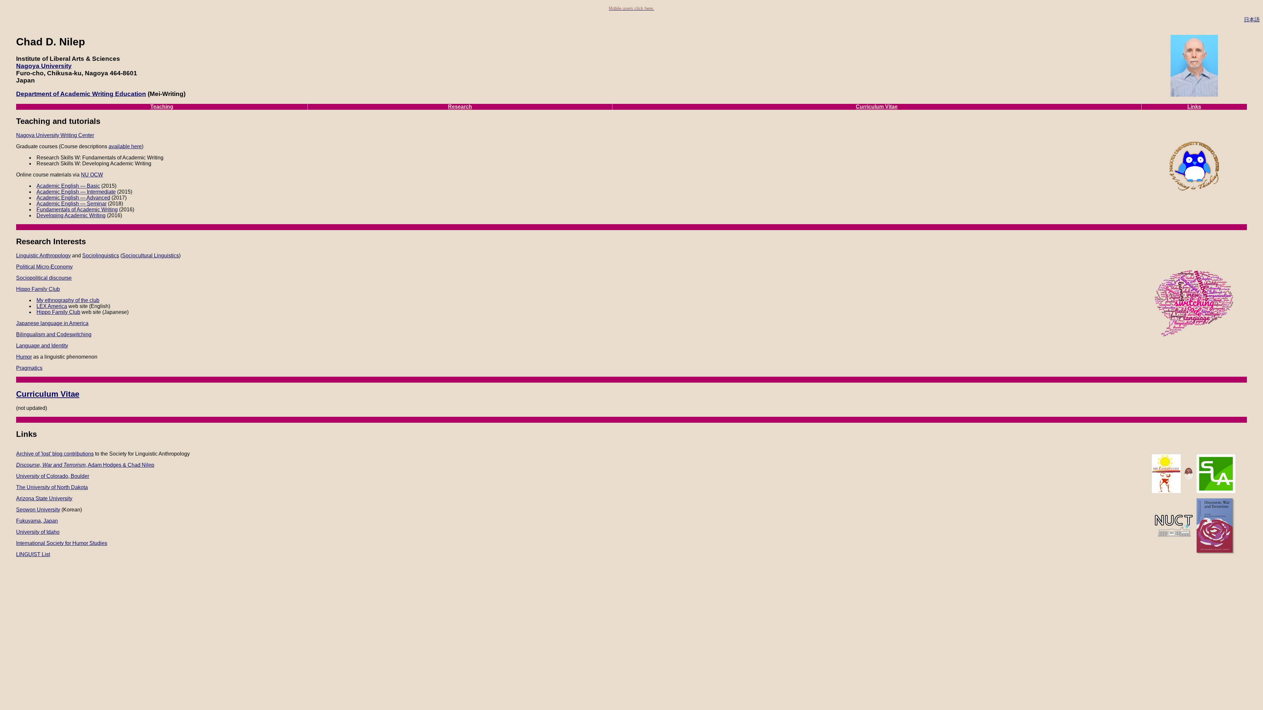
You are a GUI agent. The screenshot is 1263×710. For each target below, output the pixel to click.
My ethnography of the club (68, 300)
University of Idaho (38, 532)
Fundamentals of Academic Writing (77, 209)
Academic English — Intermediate (76, 192)
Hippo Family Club (38, 289)
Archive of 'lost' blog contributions (55, 454)
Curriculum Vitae (877, 106)
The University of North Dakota (52, 487)
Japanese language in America (52, 323)
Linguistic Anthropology (43, 255)
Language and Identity (42, 345)
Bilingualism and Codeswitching (53, 334)
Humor (24, 357)
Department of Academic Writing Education (81, 93)
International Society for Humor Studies (61, 543)
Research (460, 106)
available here (125, 146)
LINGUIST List (33, 554)
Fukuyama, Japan (37, 521)
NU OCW (92, 175)
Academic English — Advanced (73, 198)
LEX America (52, 306)
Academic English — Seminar (72, 203)
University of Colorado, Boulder (52, 476)
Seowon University (38, 509)
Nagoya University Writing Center (55, 135)
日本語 (1252, 19)
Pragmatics (29, 368)
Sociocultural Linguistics (150, 255)
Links (1194, 106)
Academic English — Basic (68, 186)
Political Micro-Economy (44, 267)
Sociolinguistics (100, 255)
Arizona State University (44, 498)
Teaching (161, 106)
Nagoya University (44, 65)
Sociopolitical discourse (44, 278)
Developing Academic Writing (71, 215)
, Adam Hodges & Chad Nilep (85, 465)
